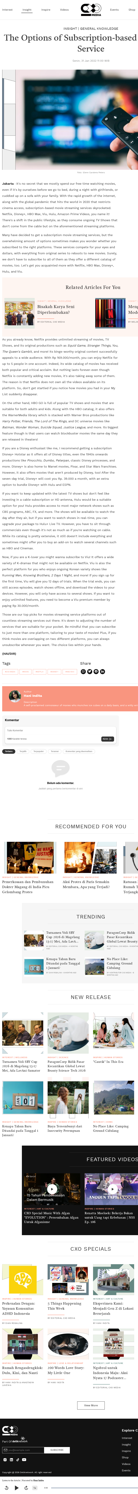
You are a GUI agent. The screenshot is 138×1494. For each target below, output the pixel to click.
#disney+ (54, 672)
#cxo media (10, 672)
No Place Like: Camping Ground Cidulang (120, 964)
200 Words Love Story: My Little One (66, 1370)
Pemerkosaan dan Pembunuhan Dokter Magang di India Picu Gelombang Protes (28, 887)
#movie (25, 672)
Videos (64, 9)
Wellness (21, 1057)
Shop (132, 9)
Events (114, 9)
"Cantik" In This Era (108, 1061)
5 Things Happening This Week (64, 1306)
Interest (7, 9)
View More (91, 1405)
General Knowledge (99, 28)
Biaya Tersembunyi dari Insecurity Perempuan (65, 1128)
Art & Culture (45, 1209)
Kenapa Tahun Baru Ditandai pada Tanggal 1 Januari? (63, 964)
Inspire (45, 9)
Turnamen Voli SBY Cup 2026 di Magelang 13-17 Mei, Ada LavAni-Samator (63, 939)
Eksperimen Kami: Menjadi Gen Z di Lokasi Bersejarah (113, 1309)
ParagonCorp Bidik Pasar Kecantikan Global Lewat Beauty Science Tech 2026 (66, 1066)
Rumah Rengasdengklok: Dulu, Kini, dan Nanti (22, 1370)
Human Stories (113, 1057)
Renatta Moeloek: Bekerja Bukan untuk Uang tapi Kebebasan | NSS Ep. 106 (110, 1218)
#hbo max (69, 672)
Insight (27, 9)
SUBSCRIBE (57, 1450)
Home (109, 1122)
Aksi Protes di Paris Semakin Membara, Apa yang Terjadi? (86, 884)
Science (63, 1057)
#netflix (39, 672)
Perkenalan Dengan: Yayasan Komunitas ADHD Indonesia (18, 1309)
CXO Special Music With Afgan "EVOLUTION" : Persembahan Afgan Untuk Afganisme (51, 1218)
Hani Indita (38, 1481)
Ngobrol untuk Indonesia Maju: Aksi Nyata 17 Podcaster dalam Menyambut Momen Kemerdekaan (111, 1378)
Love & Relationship (71, 1363)
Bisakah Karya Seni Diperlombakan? (56, 310)
